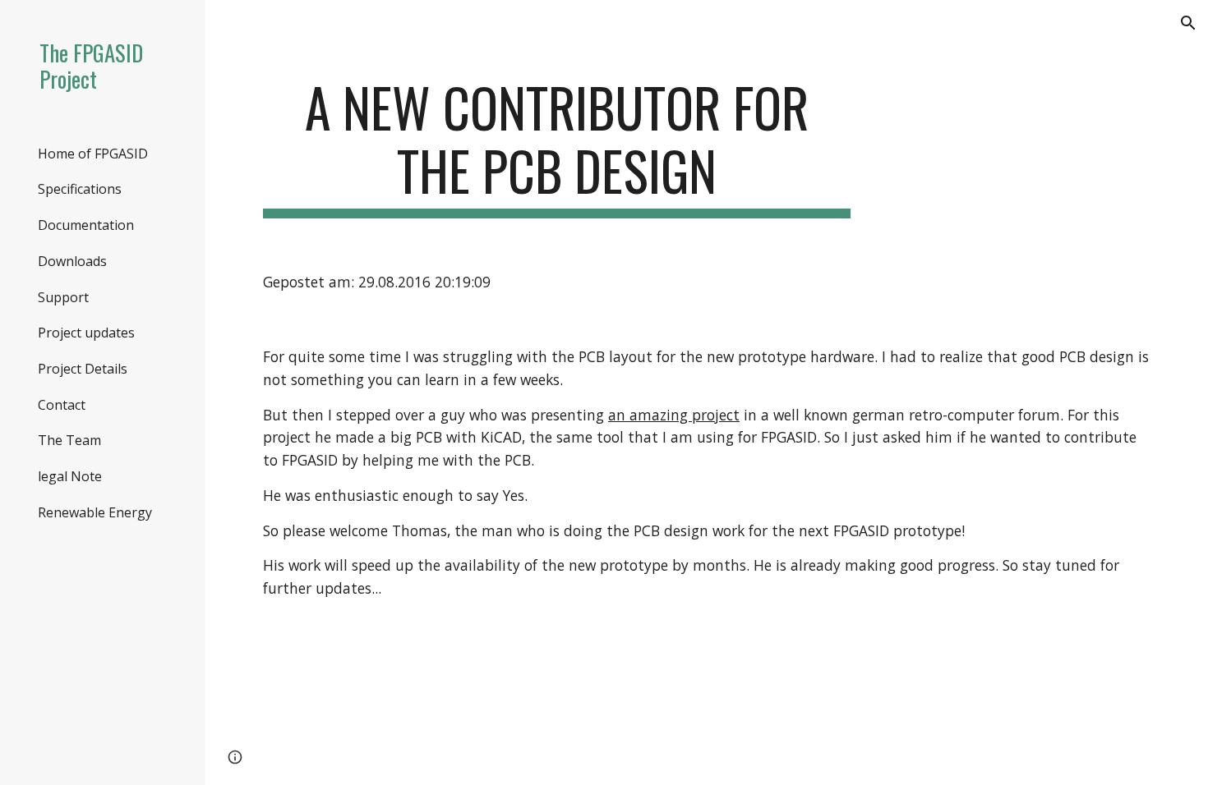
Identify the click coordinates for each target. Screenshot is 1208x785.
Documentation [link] (86, 225)
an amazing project (674, 415)
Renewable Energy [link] (95, 512)
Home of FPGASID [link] (93, 154)
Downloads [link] (72, 261)
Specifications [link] (80, 189)
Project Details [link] (82, 369)
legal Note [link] (70, 476)
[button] (1188, 23)
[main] (556, 147)
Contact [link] (61, 405)
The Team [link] (69, 440)
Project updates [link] (86, 333)
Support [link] (63, 297)
